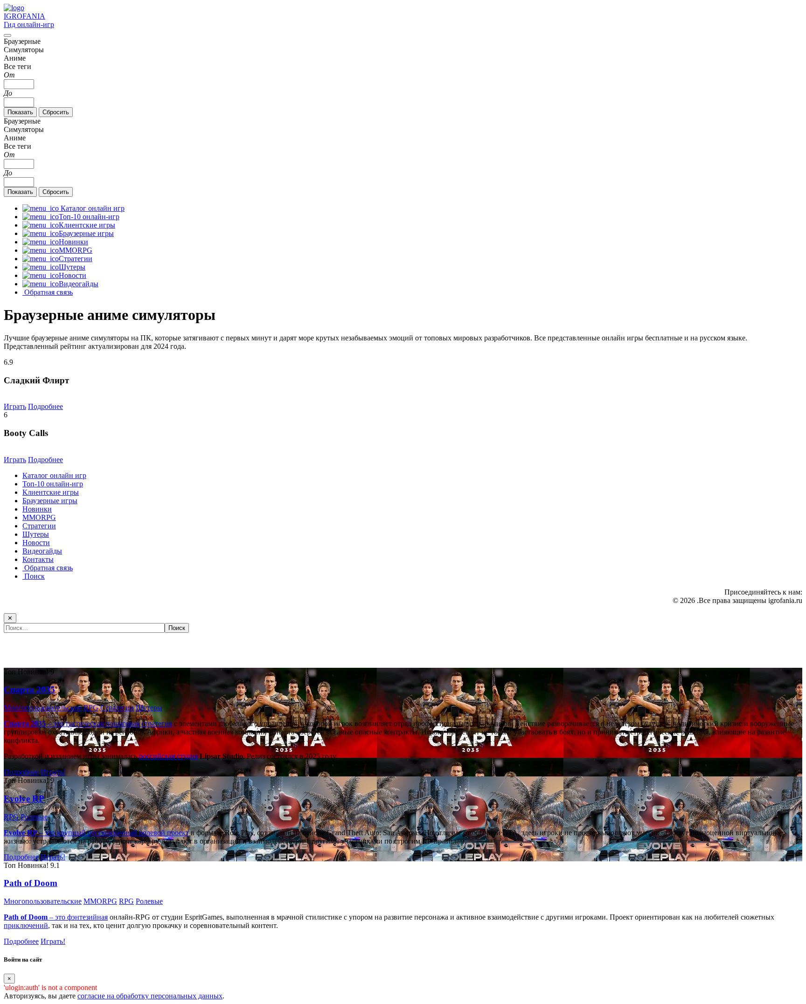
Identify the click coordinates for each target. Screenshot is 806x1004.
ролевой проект (164, 833)
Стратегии (39, 526)
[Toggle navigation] (7, 35)
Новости (36, 543)
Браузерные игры (49, 501)
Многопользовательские (43, 708)
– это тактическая (54, 723)
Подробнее (45, 406)
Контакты (38, 559)
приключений (26, 925)
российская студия (168, 756)
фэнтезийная (87, 917)
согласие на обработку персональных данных (149, 996)
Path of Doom (30, 883)
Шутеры (35, 534)
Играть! (53, 772)
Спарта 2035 (29, 689)
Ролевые (34, 817)
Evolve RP (24, 798)
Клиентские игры (50, 492)
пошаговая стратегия (138, 723)
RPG (90, 708)
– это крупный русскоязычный (71, 833)
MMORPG (39, 517)
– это (35, 917)
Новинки (37, 509)
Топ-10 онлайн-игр (52, 484)
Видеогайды (42, 551)
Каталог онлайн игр (54, 475)
